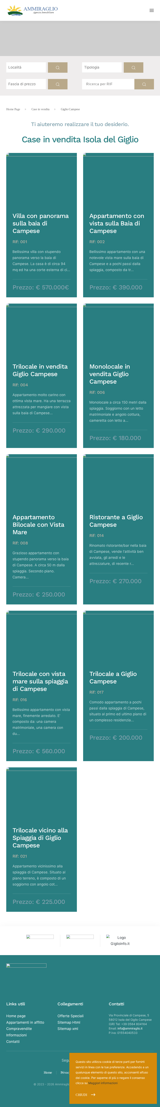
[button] (152, 10)
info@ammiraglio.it (130, 1028)
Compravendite (19, 1029)
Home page (16, 1016)
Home (48, 1072)
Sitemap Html (69, 1022)
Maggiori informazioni (103, 1083)
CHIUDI (81, 1095)
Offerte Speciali (71, 1016)
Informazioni (16, 1035)
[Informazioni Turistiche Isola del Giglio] (120, 940)
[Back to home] (32, 10)
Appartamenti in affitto (25, 1022)
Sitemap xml (68, 1029)
